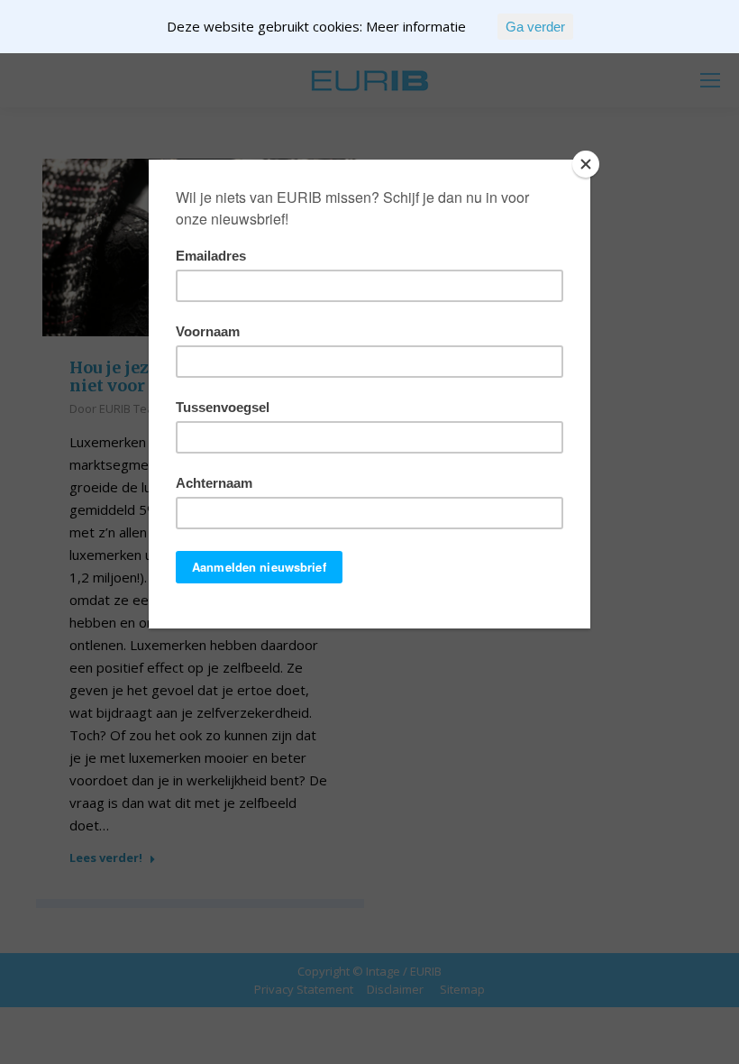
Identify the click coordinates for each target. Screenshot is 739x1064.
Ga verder (535, 26)
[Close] (585, 164)
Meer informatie (416, 26)
